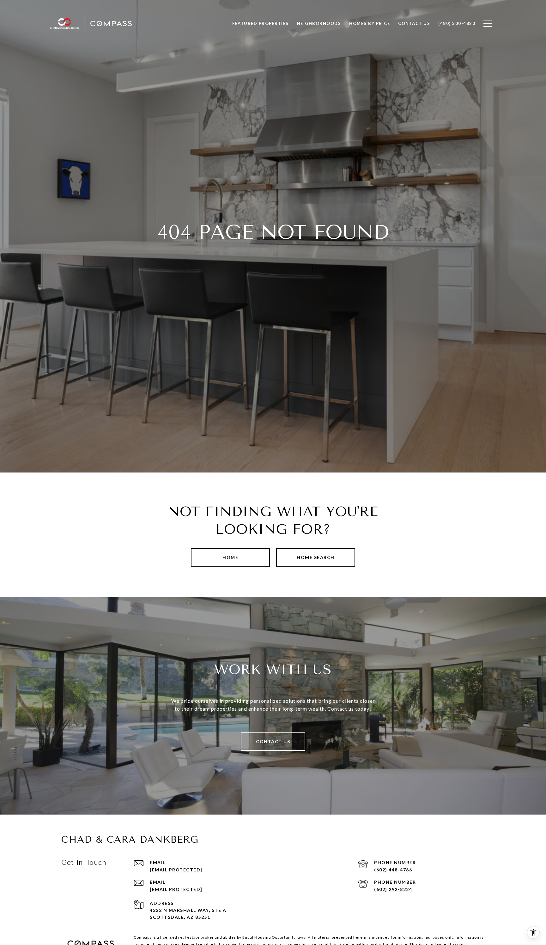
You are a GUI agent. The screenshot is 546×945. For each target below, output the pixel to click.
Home (230, 557)
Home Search (316, 557)
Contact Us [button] (273, 741)
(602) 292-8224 (393, 889)
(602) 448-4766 (393, 869)
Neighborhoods (319, 23)
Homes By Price (369, 23)
